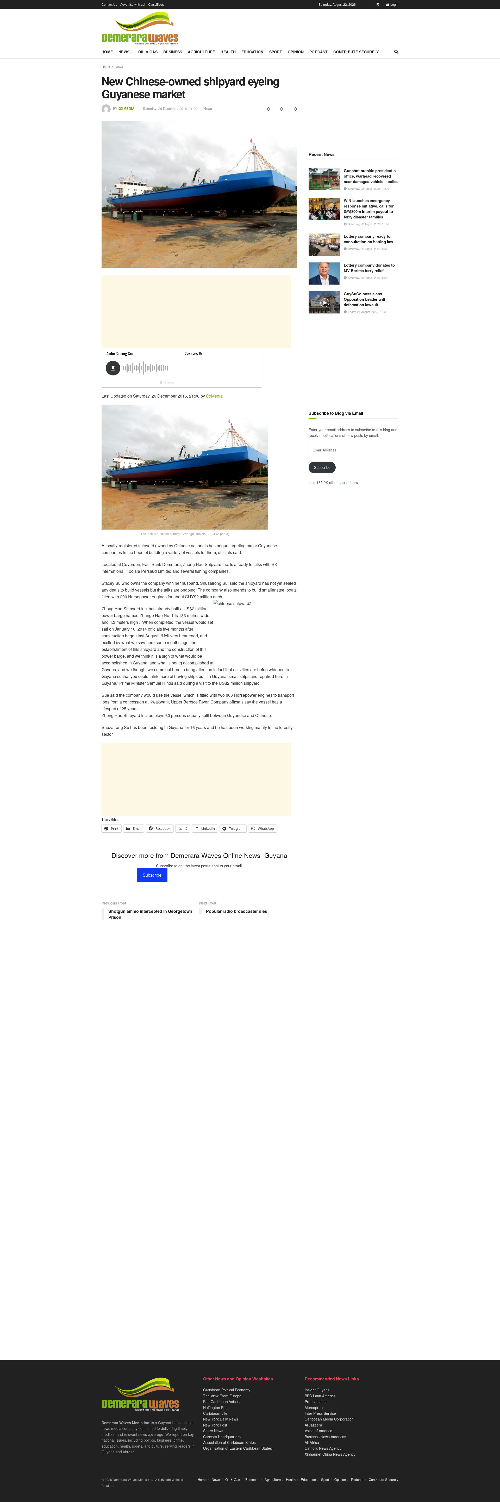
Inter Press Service (320, 1413)
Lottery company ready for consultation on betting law (368, 238)
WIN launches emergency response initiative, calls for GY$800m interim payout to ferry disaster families (369, 209)
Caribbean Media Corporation (329, 1419)
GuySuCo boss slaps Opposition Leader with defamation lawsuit (365, 299)
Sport (275, 51)
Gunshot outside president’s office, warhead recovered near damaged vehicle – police (371, 176)
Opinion (296, 51)
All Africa (312, 1442)
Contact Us (109, 4)
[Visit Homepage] (140, 28)
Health (228, 51)
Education (252, 51)
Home (107, 51)
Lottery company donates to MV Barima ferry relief (369, 267)
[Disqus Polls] (199, 1001)
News (123, 51)
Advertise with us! (132, 4)
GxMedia (126, 108)
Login (394, 4)
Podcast (318, 51)
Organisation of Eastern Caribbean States (237, 1448)
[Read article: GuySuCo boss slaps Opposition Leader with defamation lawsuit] (324, 302)
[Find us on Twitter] (378, 4)
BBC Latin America (320, 1395)
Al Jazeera (313, 1425)
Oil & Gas (148, 51)
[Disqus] (199, 1137)
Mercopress (314, 1407)
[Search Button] (396, 51)
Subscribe (152, 875)
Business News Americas (325, 1436)
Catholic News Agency (323, 1448)
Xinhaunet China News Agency (330, 1454)
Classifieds (156, 4)
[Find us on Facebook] (370, 4)
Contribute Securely (356, 51)
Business (172, 51)
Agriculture (201, 51)
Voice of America (318, 1430)
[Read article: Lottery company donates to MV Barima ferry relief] (324, 273)
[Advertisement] (196, 311)
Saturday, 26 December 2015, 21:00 (170, 108)
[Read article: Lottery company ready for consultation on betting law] (324, 245)
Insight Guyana (317, 1389)
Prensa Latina (316, 1401)
